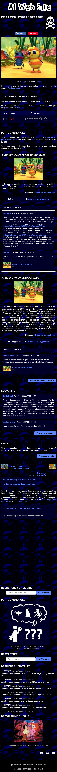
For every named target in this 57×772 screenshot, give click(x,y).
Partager (21, 33)
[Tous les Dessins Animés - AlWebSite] (30, 11)
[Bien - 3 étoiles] (35, 119)
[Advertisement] (28, 555)
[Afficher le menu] (3, 4)
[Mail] (53, 753)
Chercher (44, 593)
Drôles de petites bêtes (44, 193)
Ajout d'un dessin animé (22, 671)
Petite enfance (14, 88)
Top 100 (20, 108)
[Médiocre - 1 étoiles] (26, 119)
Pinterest (29, 765)
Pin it (34, 33)
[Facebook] (41, 753)
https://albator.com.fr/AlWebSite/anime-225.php (24, 226)
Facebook (16, 765)
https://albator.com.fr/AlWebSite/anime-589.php (24, 235)
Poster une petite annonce (42, 380)
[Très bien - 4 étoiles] (40, 119)
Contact (17, 769)
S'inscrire (44, 659)
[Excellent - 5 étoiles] (45, 119)
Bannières (27, 769)
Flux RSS (37, 769)
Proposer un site (46, 456)
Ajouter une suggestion (38, 199)
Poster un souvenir (45, 433)
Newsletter (41, 765)
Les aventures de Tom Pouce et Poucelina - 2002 (28, 746)
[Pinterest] (47, 753)
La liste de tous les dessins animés (19, 484)
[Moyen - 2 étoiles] (31, 119)
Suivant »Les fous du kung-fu (37, 474)
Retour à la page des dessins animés (19, 479)
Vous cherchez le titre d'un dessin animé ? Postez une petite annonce (28, 647)
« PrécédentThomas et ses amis (20, 467)
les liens (23, 502)
